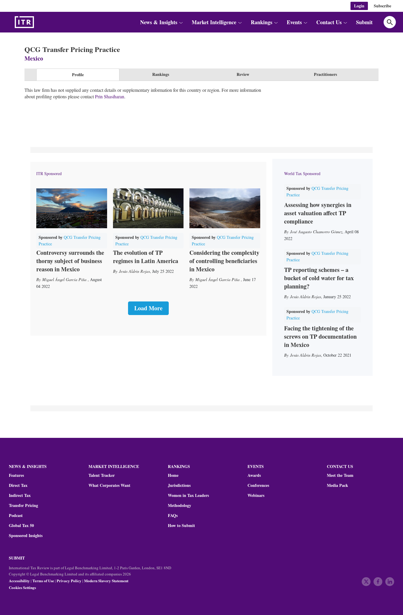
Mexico (33, 58)
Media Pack (337, 485)
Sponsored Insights (25, 536)
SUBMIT (17, 558)
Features (16, 475)
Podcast (16, 515)
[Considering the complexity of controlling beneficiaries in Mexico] (224, 208)
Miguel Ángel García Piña (65, 279)
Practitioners (325, 74)
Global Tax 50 (21, 525)
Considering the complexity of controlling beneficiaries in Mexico (224, 260)
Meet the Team (340, 475)
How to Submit (181, 525)
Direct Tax (18, 485)
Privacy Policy (69, 580)
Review (243, 74)
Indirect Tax (20, 495)
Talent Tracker (102, 475)
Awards (254, 475)
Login (359, 6)
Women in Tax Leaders (188, 495)
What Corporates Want (109, 485)
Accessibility (19, 580)
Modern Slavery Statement (106, 580)
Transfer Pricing (23, 505)
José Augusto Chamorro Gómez (316, 231)
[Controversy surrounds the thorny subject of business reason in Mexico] (71, 208)
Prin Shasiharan (109, 96)
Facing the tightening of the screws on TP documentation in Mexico (320, 336)
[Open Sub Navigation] (180, 22)
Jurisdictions (179, 485)
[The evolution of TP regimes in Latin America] (148, 208)
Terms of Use (43, 580)
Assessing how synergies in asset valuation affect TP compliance (317, 213)
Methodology (179, 505)
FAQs (173, 515)
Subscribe (382, 6)
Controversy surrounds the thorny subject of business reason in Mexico (70, 260)
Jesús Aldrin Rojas (134, 271)
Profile (78, 74)
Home (173, 475)
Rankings (160, 74)
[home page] (38, 22)
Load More (148, 308)
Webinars (256, 495)
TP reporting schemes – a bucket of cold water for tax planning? (319, 278)
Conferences (258, 485)
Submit (364, 22)
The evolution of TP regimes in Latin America (145, 256)
